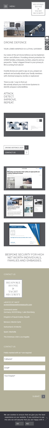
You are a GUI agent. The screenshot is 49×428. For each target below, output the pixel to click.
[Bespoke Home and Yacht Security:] (38, 9)
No (27, 424)
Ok (17, 424)
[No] (46, 420)
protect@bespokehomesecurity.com (18, 305)
